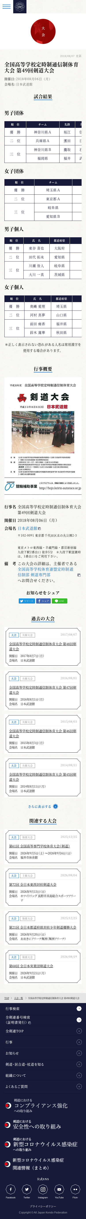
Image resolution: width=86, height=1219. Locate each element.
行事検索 (13, 1008)
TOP (6, 998)
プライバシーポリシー (43, 1206)
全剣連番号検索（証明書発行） (18, 1020)
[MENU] (6, 6)
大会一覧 (18, 998)
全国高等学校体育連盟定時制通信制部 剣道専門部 (45, 571)
